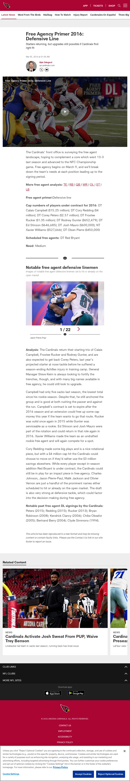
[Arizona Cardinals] (65, 709)
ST (98, 184)
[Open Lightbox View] (65, 312)
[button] (65, 112)
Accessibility (65, 736)
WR (85, 184)
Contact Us (65, 725)
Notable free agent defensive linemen (62, 267)
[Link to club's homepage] (7, 4)
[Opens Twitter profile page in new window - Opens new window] (41, 70)
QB (78, 184)
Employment (65, 731)
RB (71, 184)
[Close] (124, 751)
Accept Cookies (83, 774)
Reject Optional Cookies (110, 774)
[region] (65, 763)
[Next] (79, 329)
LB (27, 189)
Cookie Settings (11, 773)
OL (92, 184)
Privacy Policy (65, 742)
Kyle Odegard (45, 62)
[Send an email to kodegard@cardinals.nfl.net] (47, 70)
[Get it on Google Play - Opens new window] (76, 695)
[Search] (119, 5)
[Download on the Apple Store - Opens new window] (53, 693)
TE (65, 184)
